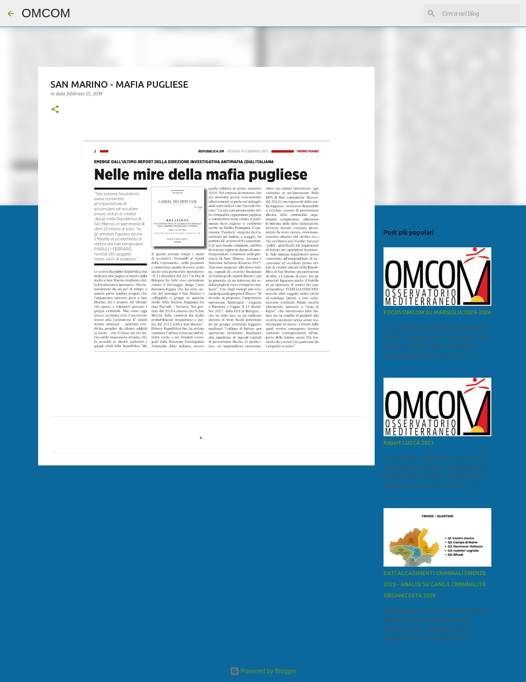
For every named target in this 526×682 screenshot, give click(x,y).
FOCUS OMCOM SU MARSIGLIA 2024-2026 (437, 312)
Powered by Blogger (268, 671)
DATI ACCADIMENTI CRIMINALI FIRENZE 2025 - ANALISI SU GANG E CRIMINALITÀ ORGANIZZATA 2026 (435, 584)
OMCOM (46, 13)
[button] (55, 110)
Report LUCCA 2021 (409, 443)
